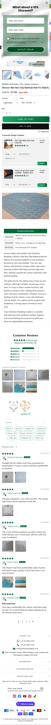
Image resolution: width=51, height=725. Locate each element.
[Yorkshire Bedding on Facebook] (19, 696)
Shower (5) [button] (11, 433)
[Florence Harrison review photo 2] (20, 477)
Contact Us (24, 636)
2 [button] (22, 621)
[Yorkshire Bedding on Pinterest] (29, 696)
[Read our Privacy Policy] (42, 42)
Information (25, 662)
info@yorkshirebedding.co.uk (27, 649)
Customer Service (24, 669)
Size (22, 98)
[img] (7, 453)
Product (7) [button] (29, 428)
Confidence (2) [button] (25, 438)
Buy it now (26, 126)
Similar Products (37, 64)
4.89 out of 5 (31, 340)
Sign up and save (25, 676)
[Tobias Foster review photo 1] (7, 546)
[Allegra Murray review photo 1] (7, 510)
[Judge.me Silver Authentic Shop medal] (13, 405)
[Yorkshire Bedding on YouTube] (24, 696)
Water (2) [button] (39, 438)
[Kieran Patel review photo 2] (20, 582)
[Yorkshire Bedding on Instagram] (14, 696)
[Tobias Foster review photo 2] (20, 546)
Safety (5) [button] (41, 428)
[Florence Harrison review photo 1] (7, 477)
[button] (15, 348)
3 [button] (26, 621)
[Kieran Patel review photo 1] (7, 582)
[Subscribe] (41, 688)
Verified (24, 414)
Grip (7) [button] (8, 428)
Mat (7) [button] (18, 428)
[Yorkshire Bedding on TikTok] (35, 696)
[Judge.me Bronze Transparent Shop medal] (25, 405)
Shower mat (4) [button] (26, 433)
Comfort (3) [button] (40, 433)
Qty (3, 109)
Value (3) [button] (12, 438)
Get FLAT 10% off (25, 49)
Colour (5, 98)
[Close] (47, 3)
